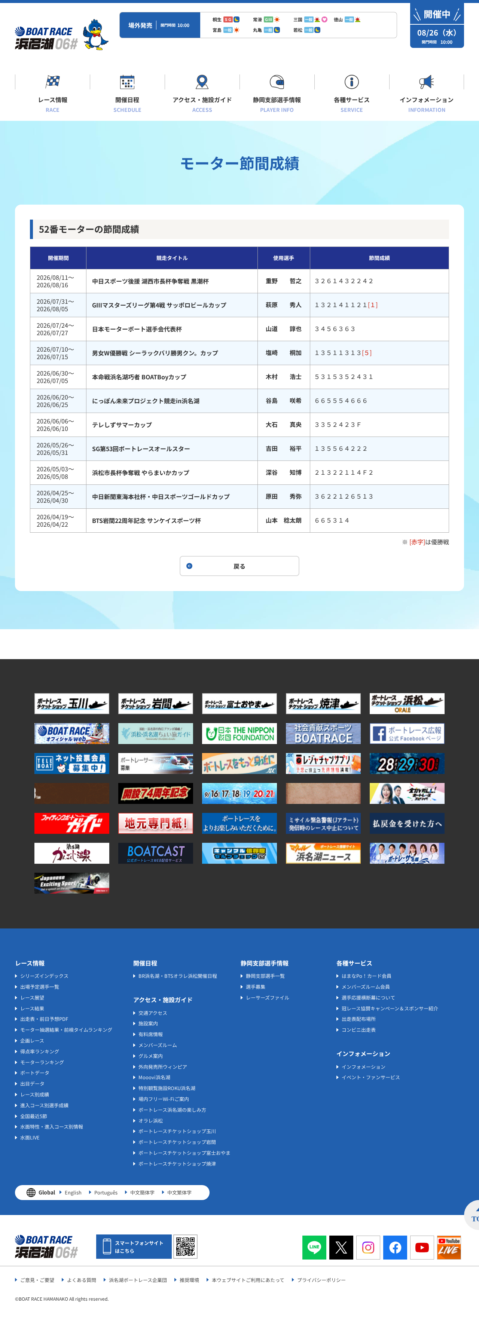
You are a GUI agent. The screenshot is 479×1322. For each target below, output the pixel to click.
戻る (239, 565)
